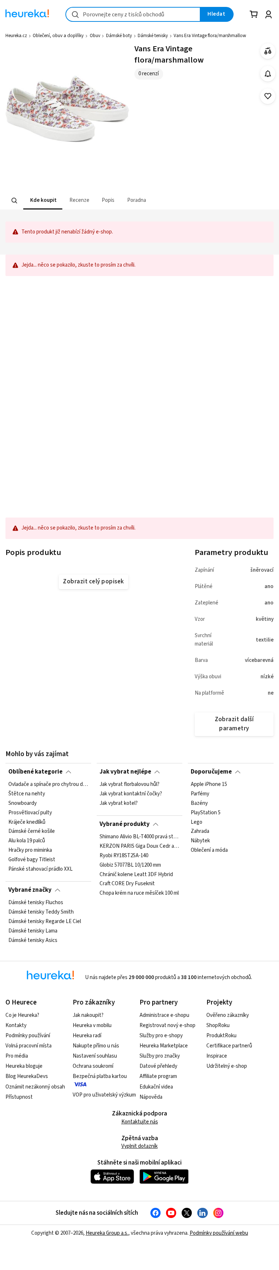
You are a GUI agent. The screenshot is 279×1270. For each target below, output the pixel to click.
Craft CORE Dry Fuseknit (127, 884)
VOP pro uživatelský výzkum (104, 1095)
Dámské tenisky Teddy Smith (41, 912)
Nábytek (200, 841)
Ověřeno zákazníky (227, 1015)
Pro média (16, 1056)
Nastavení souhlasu (95, 1056)
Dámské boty (119, 35)
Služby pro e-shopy (161, 1035)
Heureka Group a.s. (107, 1233)
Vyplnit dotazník (139, 1146)
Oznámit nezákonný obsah (35, 1087)
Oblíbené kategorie (35, 771)
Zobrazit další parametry (234, 724)
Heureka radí (87, 1035)
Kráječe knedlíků (26, 822)
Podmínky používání (27, 1035)
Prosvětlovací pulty (30, 812)
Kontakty (16, 1025)
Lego (196, 822)
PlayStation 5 (206, 812)
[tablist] (94, 200)
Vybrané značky (30, 890)
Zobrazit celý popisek (93, 581)
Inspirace (216, 1056)
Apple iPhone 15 (209, 784)
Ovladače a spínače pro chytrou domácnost (48, 784)
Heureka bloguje (24, 1066)
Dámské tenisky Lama (32, 931)
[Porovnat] (268, 51)
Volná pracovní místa (28, 1046)
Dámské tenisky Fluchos (35, 902)
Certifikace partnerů (229, 1046)
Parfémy (200, 794)
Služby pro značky (160, 1056)
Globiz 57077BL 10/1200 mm (130, 865)
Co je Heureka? (22, 1015)
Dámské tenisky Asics (32, 940)
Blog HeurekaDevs (26, 1076)
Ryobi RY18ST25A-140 (124, 855)
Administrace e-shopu (164, 1015)
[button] (42, 200)
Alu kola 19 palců (26, 841)
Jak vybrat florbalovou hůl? (129, 784)
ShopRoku (218, 1025)
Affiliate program (158, 1076)
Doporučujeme (211, 771)
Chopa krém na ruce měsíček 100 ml (139, 893)
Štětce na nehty (26, 794)
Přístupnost (19, 1097)
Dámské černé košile (31, 831)
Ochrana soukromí (93, 1066)
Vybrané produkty (125, 824)
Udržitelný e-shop (226, 1066)
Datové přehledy (158, 1066)
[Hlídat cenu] (268, 73)
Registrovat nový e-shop (167, 1025)
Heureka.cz (16, 35)
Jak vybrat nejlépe (125, 771)
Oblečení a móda (209, 850)
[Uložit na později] (268, 96)
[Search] (14, 200)
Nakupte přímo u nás (96, 1046)
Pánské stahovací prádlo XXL (40, 869)
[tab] (42, 200)
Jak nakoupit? (88, 1015)
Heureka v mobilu (92, 1025)
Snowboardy (22, 803)
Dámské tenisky (153, 35)
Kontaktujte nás (139, 1122)
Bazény (199, 803)
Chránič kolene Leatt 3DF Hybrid (136, 874)
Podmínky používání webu (219, 1233)
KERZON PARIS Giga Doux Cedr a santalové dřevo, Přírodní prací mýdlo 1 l (139, 846)
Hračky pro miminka (30, 850)
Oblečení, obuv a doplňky (58, 35)
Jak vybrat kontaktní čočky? (131, 794)
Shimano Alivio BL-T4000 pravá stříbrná (139, 836)
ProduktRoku (221, 1035)
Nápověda (151, 1097)
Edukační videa (156, 1087)
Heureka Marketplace (164, 1046)
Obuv (95, 35)
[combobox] (133, 14)
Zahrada (200, 831)
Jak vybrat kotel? (119, 803)
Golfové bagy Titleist (31, 859)
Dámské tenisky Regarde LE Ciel (44, 921)
